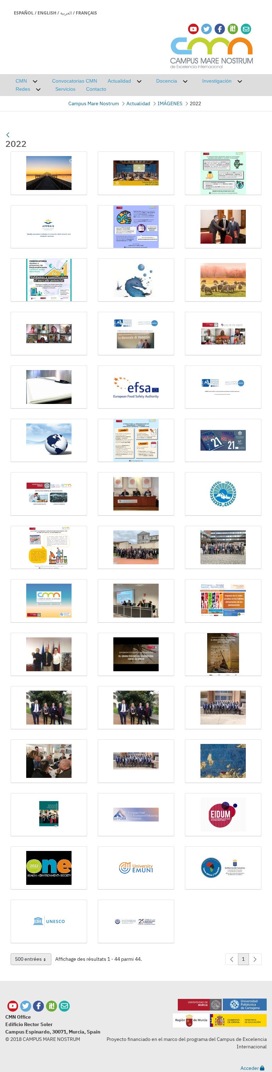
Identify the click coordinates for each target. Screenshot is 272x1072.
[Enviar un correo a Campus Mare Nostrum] (64, 1006)
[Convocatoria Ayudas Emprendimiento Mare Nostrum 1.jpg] (49, 280)
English (47, 13)
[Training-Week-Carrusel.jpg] (136, 761)
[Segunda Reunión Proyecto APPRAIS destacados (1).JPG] (49, 707)
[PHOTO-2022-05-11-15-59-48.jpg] (223, 547)
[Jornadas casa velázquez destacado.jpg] (136, 494)
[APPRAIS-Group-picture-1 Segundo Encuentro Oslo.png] (136, 173)
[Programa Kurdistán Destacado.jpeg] (136, 654)
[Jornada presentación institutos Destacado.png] (49, 494)
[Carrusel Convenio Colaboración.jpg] (223, 227)
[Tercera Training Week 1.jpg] (223, 707)
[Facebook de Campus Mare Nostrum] (38, 1006)
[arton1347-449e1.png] (49, 814)
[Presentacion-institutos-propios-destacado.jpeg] (136, 601)
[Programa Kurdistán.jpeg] (223, 654)
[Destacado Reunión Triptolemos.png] (49, 333)
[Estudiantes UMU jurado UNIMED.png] (223, 387)
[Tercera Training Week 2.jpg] (49, 761)
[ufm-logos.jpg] (136, 921)
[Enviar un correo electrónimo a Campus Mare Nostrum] (246, 29)
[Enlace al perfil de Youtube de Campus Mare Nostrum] (193, 29)
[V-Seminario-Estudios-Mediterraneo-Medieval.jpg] (223, 761)
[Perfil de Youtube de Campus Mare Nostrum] (12, 1006)
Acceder (250, 1068)
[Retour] (7, 135)
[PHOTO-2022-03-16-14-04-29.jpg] (136, 547)
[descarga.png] (223, 814)
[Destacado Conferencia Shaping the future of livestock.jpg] (223, 280)
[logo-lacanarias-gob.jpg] (223, 868)
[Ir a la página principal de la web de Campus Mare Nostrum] (211, 51)
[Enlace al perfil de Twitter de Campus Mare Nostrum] (206, 29)
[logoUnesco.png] (49, 921)
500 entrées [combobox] (33, 960)
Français (86, 13)
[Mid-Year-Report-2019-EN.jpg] (223, 494)
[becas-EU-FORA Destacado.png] (136, 814)
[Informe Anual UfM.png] (223, 440)
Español (24, 13)
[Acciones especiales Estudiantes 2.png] (223, 173)
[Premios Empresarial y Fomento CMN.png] (49, 601)
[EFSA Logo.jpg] (136, 387)
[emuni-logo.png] (136, 868)
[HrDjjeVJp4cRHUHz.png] (49, 440)
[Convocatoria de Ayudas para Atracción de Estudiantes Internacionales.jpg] (136, 280)
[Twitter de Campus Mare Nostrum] (25, 1006)
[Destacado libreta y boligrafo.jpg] (49, 387)
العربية (66, 13)
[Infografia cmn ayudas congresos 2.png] (136, 440)
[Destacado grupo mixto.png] (223, 333)
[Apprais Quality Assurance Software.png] (49, 227)
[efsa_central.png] (49, 868)
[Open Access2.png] (49, 547)
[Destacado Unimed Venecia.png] (136, 333)
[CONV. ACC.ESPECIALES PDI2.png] (136, 227)
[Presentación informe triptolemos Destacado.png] (223, 601)
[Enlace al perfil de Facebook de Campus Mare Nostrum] (220, 29)
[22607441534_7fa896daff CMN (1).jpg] (49, 173)
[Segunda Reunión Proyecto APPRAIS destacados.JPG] (136, 707)
